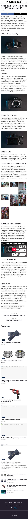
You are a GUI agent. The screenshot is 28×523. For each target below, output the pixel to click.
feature (5, 306)
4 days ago (4, 383)
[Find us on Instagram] (14, 515)
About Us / (8, 506)
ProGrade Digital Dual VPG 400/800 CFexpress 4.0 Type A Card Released (17, 480)
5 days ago (4, 403)
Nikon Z (12, 308)
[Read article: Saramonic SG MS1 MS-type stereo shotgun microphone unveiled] (14, 392)
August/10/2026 (14, 463)
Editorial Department (6, 463)
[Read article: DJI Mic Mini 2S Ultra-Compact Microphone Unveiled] (14, 429)
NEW (3, 397)
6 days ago (4, 439)
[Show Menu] (1, 1)
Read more (5, 470)
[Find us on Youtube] (16, 515)
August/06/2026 (10, 488)
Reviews (10, 502)
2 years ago (3, 10)
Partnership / (13, 506)
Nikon (8, 308)
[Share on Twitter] (20, 14)
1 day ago (3, 344)
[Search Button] (26, 1)
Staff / (17, 506)
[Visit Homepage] (14, 1)
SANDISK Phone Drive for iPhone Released (11, 342)
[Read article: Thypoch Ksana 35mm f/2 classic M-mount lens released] (14, 352)
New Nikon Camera (13, 306)
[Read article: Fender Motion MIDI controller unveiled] (14, 411)
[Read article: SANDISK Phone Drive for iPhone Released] (14, 334)
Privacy (20, 506)
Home (6, 502)
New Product (21, 306)
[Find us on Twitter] (12, 515)
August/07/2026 (10, 476)
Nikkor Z (3, 308)
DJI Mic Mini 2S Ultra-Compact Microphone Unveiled (13, 438)
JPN (21, 502)
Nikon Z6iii (18, 308)
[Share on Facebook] (7, 14)
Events (18, 502)
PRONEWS (14, 512)
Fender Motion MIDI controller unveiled (10, 419)
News (3, 340)
